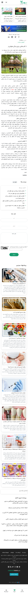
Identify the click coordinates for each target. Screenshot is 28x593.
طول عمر (15, 182)
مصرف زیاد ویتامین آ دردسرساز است (17, 338)
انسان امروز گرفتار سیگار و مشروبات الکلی (16, 519)
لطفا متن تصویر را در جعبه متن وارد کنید (18, 247)
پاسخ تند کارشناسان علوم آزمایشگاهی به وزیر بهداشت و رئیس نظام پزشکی (15, 502)
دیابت (12, 89)
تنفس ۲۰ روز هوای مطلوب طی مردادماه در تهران (15, 530)
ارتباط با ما (18, 552)
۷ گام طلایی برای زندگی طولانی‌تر (17, 46)
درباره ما (24, 552)
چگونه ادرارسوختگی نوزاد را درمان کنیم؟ (16, 367)
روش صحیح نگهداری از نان (19, 312)
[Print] (8, 37)
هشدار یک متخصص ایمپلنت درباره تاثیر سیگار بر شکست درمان (14, 422)
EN (6, 2)
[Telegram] (12, 37)
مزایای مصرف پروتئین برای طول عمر (15, 191)
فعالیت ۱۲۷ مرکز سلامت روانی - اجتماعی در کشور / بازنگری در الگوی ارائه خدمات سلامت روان (14, 524)
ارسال (14, 254)
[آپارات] (19, 567)
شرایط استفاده (5, 552)
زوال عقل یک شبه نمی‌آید (20, 535)
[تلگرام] (17, 567)
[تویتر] (13, 567)
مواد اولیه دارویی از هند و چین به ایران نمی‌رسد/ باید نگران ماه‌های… (20, 19)
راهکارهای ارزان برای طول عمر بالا (16, 193)
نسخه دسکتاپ (14, 574)
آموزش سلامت (21, 42)
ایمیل (14, 226)
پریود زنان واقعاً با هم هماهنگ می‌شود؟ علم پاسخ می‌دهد (14, 450)
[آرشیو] (8, 567)
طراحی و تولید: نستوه (13, 582)
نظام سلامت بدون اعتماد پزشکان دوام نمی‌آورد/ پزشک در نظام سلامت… (8, 20)
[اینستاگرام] (15, 567)
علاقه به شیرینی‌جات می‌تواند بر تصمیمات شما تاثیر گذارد (14, 479)
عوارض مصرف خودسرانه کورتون (18, 393)
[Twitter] (15, 37)
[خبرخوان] (11, 567)
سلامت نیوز (21, 2)
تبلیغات (12, 552)
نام (14, 218)
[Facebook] (18, 37)
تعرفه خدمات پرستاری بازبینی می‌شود (17, 508)
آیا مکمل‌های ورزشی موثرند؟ (19, 283)
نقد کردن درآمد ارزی (23, 490)
